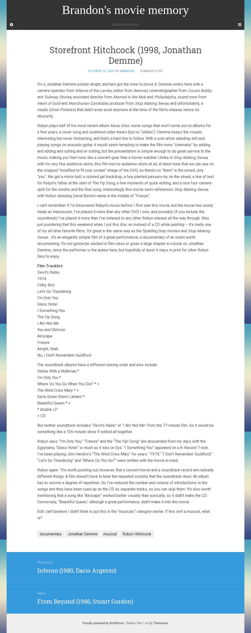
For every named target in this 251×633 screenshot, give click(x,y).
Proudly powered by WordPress (103, 623)
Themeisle (160, 623)
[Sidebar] (11, 25)
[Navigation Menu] (239, 25)
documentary (51, 534)
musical (110, 534)
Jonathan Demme (83, 534)
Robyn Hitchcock (137, 534)
